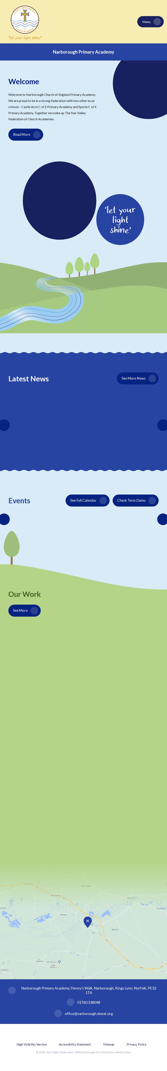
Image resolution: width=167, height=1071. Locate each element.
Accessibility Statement (75, 1044)
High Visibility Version (31, 1044)
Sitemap (108, 1044)
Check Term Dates (131, 500)
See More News (134, 378)
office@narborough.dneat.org (89, 1013)
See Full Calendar (83, 500)
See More (20, 610)
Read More (21, 134)
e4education (123, 1052)
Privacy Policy (136, 1044)
